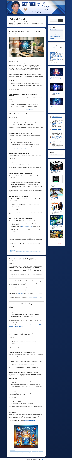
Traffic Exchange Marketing (55, 36)
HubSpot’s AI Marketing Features (24, 87)
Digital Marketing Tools (27, 451)
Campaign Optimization (13, 451)
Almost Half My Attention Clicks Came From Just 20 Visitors (56, 47)
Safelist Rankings (53, 29)
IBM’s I (27, 109)
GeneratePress (43, 459)
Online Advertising (14, 452)
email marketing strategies (36, 451)
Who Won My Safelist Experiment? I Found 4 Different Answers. (57, 117)
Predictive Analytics (38, 251)
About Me (59, 142)
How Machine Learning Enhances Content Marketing (22, 148)
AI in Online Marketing (13, 251)
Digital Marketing (19, 251)
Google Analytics (21, 293)
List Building (52, 38)
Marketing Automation (31, 251)
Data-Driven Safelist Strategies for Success (25, 259)
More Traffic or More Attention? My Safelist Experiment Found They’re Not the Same (56, 56)
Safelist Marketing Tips (54, 31)
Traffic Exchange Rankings (54, 34)
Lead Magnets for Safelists (29, 420)
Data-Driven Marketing (20, 451)
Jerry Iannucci (54, 116)
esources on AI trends (29, 226)
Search (51, 18)
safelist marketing (27, 452)
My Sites (51, 106)
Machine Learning (25, 251)
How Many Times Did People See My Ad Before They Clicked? (56, 49)
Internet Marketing (12, 250)
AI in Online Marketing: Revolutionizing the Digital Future (24, 32)
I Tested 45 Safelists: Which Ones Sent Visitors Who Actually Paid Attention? (56, 59)
